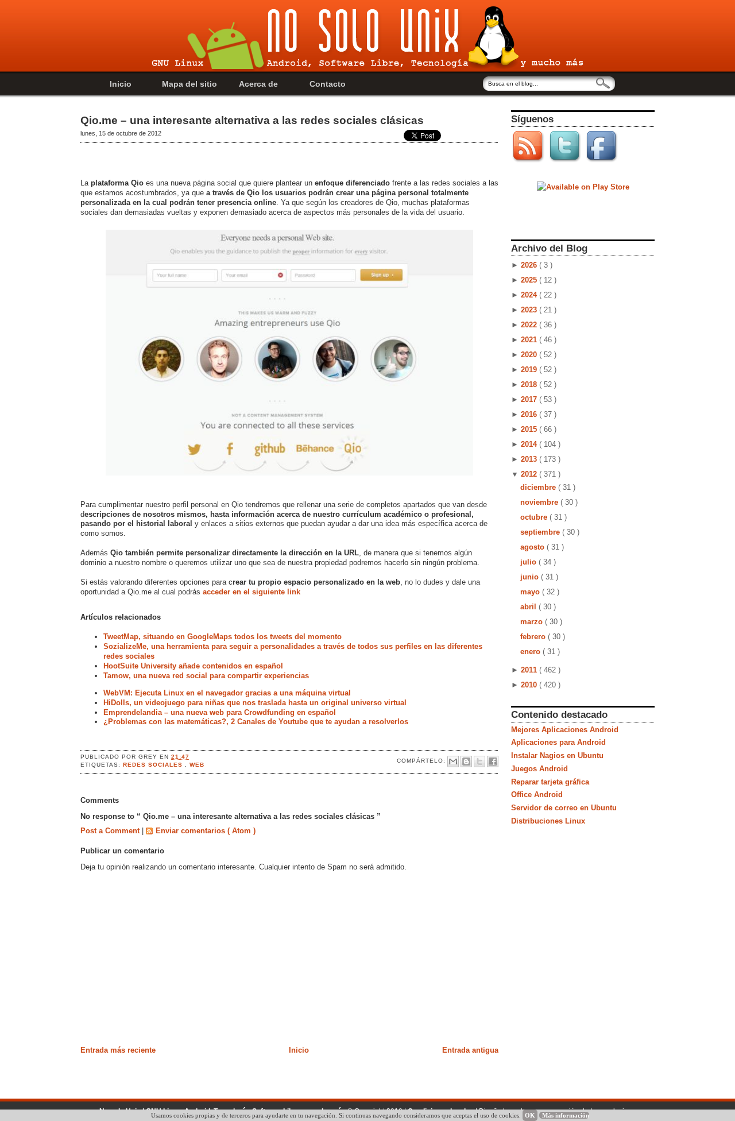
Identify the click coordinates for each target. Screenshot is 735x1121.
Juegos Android (539, 768)
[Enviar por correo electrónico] (453, 761)
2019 (530, 369)
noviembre (540, 502)
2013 (530, 459)
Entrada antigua (470, 1050)
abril (529, 606)
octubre (535, 517)
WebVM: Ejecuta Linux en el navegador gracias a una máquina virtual (227, 693)
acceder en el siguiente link (250, 591)
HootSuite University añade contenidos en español (193, 666)
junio (530, 577)
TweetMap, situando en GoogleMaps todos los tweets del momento (222, 636)
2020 (530, 354)
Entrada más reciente (118, 1050)
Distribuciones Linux (548, 821)
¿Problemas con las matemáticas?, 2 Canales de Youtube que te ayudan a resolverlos (255, 721)
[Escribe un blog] (466, 761)
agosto (533, 547)
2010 (530, 685)
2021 (530, 339)
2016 (530, 414)
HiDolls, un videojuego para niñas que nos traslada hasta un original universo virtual (255, 702)
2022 (530, 324)
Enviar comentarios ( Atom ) (206, 830)
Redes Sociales (154, 764)
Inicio (120, 83)
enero (531, 651)
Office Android (537, 794)
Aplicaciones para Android (558, 742)
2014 (530, 444)
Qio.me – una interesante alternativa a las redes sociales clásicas (252, 120)
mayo (531, 591)
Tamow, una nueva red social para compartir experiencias (206, 675)
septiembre (541, 532)
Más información (565, 1115)
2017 (530, 399)
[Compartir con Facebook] (492, 761)
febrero (534, 636)
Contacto (328, 83)
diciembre (539, 487)
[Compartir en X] (479, 761)
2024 (530, 295)
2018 (530, 384)
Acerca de (258, 83)
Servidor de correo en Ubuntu (564, 807)
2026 (530, 265)
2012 (530, 474)
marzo (532, 621)
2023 (530, 310)
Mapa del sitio (189, 83)
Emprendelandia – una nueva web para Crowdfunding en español (219, 712)
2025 (530, 280)
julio (529, 562)
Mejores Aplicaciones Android (564, 729)
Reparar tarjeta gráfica (550, 782)
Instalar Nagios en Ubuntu (557, 755)
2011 (530, 670)
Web (196, 764)
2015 (530, 429)
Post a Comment (111, 830)
